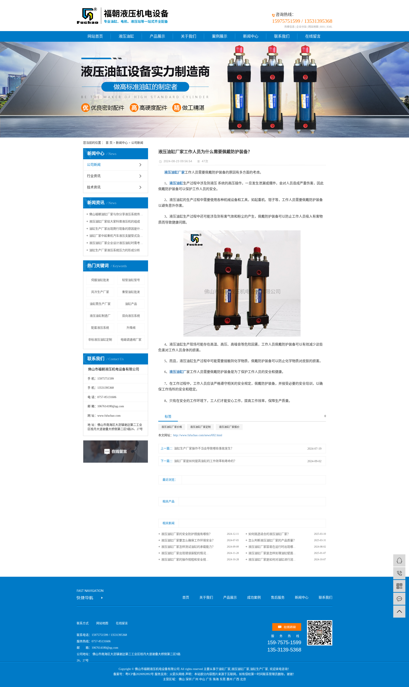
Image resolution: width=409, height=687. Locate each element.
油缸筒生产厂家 (100, 303)
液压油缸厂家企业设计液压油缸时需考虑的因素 (117, 243)
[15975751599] (399, 573)
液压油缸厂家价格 (171, 427)
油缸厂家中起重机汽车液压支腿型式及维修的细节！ (117, 235)
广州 (195, 679)
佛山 (182, 679)
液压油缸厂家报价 (229, 427)
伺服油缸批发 (100, 280)
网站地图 (313, 26)
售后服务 (278, 597)
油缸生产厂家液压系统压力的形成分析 (114, 250)
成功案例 (254, 597)
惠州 (229, 679)
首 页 (109, 142)
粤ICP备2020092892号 (139, 674)
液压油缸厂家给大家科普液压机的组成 (114, 221)
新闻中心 (250, 36)
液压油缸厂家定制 (200, 427)
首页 (185, 597)
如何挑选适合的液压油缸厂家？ (269, 534)
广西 (236, 679)
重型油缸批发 (131, 292)
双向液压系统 (131, 315)
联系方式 (83, 623)
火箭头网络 (177, 674)
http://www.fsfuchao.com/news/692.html (197, 435)
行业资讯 (94, 176)
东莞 (223, 679)
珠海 (216, 679)
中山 (202, 679)
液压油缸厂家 (240, 669)
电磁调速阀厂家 (131, 339)
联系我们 (281, 36)
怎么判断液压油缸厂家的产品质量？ (272, 540)
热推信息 (289, 26)
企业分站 (301, 26)
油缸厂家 (224, 669)
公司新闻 (137, 142)
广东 (209, 679)
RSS (322, 26)
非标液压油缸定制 (100, 339)
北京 (243, 679)
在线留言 (313, 36)
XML (329, 26)
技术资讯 (94, 187)
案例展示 (219, 36)
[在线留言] (399, 599)
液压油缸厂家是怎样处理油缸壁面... (272, 553)
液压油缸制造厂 (100, 315)
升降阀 (131, 327)
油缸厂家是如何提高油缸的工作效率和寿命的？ (205, 461)
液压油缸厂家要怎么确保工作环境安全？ (188, 540)
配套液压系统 (100, 327)
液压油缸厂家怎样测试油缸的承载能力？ (188, 546)
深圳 (189, 679)
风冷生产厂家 (100, 292)
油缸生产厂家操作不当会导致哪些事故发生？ (204, 448)
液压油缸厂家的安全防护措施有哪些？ (186, 534)
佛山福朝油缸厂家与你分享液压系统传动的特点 (117, 214)
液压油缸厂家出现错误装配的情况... (185, 553)
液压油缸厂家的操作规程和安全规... (185, 559)
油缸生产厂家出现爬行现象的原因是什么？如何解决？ (117, 228)
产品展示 (157, 36)
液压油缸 (126, 36)
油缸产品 (131, 303)
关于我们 (188, 36)
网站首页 (95, 36)
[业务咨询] (399, 560)
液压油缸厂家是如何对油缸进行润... (272, 559)
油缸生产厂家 (259, 669)
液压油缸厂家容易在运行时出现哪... (272, 546)
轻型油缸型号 (131, 280)
